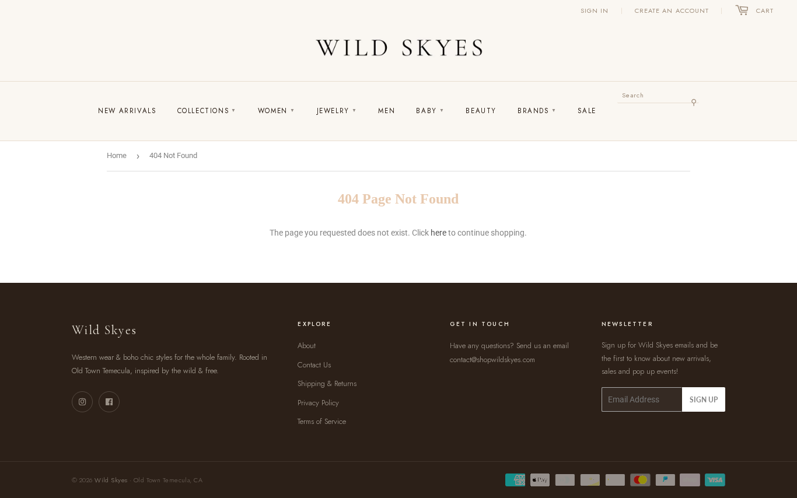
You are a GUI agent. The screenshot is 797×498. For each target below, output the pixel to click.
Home (117, 155)
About (307, 345)
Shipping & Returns (327, 383)
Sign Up (704, 399)
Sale (587, 110)
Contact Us (314, 364)
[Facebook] (109, 401)
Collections (207, 110)
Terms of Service (322, 421)
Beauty (481, 110)
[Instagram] (82, 401)
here (438, 232)
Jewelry (337, 110)
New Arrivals (127, 110)
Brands (537, 110)
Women (277, 110)
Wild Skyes (111, 480)
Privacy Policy (318, 402)
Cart (765, 10)
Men (386, 110)
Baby (430, 110)
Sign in (595, 10)
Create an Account (672, 10)
